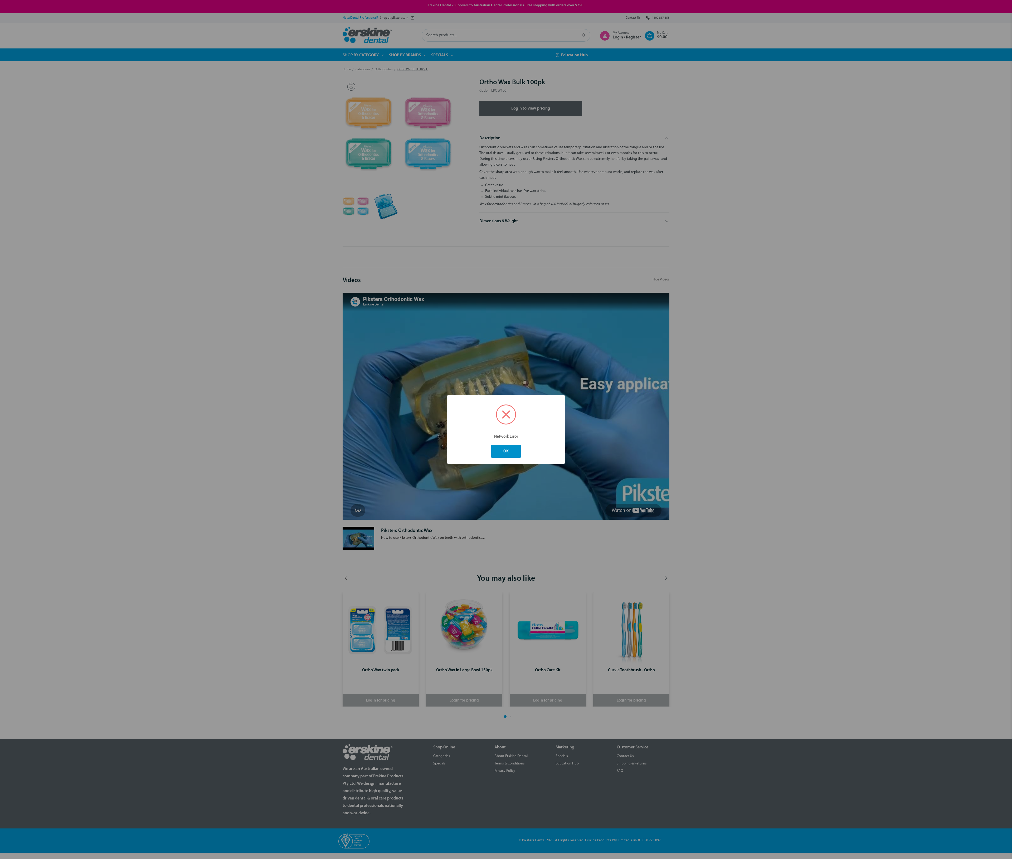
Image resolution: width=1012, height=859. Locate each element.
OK (506, 451)
